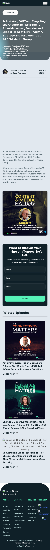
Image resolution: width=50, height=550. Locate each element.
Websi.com (29, 546)
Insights (6, 524)
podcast (10, 13)
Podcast (6, 46)
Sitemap (39, 540)
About (5, 506)
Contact (6, 536)
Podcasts (7, 528)
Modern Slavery (28, 543)
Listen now (9, 373)
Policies (18, 543)
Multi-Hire (32, 513)
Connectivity (19, 520)
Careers (6, 532)
